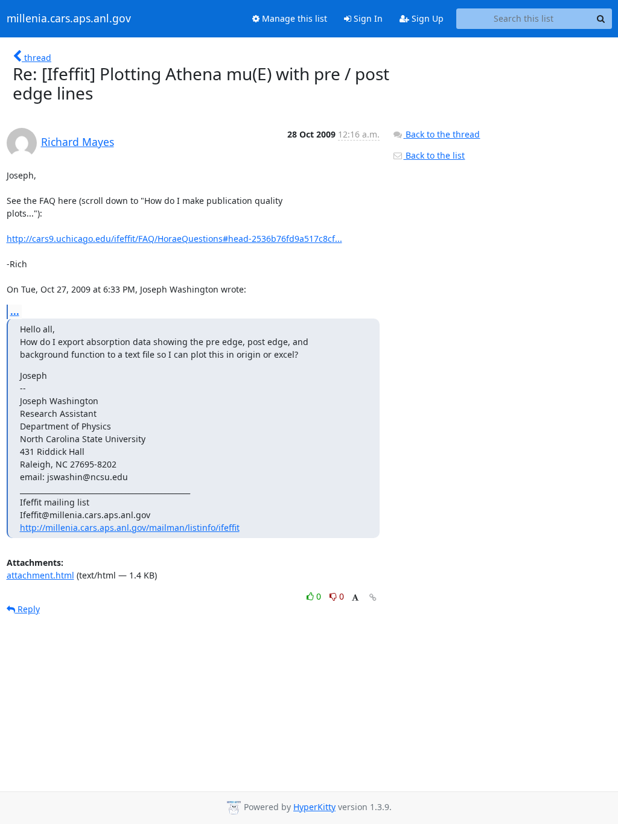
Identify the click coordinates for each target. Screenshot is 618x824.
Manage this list (293, 18)
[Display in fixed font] (355, 598)
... (14, 311)
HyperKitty (314, 807)
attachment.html (40, 575)
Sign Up (426, 18)
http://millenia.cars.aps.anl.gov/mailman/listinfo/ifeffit (130, 527)
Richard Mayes (77, 142)
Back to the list (434, 155)
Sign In (367, 18)
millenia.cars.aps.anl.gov (69, 18)
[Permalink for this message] (373, 597)
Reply (27, 609)
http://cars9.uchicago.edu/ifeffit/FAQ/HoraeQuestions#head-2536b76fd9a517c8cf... (174, 238)
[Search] (601, 18)
